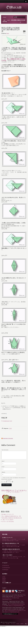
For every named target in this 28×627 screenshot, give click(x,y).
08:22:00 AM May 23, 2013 (8, 597)
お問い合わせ (13, 623)
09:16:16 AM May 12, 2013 (20, 610)
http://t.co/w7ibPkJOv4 (18, 596)
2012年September (6, 567)
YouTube (13, 591)
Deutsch (4, 578)
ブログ (8, 20)
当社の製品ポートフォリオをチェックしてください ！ (14, 491)
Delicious (16, 591)
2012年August (5, 569)
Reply (3, 599)
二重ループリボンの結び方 (7, 519)
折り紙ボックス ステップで (8, 514)
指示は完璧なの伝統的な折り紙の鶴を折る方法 (12, 518)
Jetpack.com (11, 605)
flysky (7, 33)
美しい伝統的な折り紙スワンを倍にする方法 (13, 59)
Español (4, 581)
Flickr (10, 591)
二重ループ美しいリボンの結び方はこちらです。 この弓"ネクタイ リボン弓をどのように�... (13, 557)
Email (3, 466)
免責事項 (21, 623)
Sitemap (17, 623)
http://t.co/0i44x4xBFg (12, 604)
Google (17, 597)
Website (3, 472)
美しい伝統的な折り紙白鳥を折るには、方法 (11, 516)
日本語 (3, 577)
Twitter (7, 591)
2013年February (5, 565)
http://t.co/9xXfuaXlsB (9, 610)
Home (4, 623)
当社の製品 (8, 623)
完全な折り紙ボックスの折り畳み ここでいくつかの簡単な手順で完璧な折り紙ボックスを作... (13, 539)
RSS (3, 591)
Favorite (9, 599)
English (3, 579)
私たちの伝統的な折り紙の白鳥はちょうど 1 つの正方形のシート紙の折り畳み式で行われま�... (13, 545)
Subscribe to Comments (8, 438)
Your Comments (5, 449)
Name (3, 461)
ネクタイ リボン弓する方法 (8, 521)
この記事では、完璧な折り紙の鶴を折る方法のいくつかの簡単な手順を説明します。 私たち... (13, 551)
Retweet (6, 599)
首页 (4, 20)
